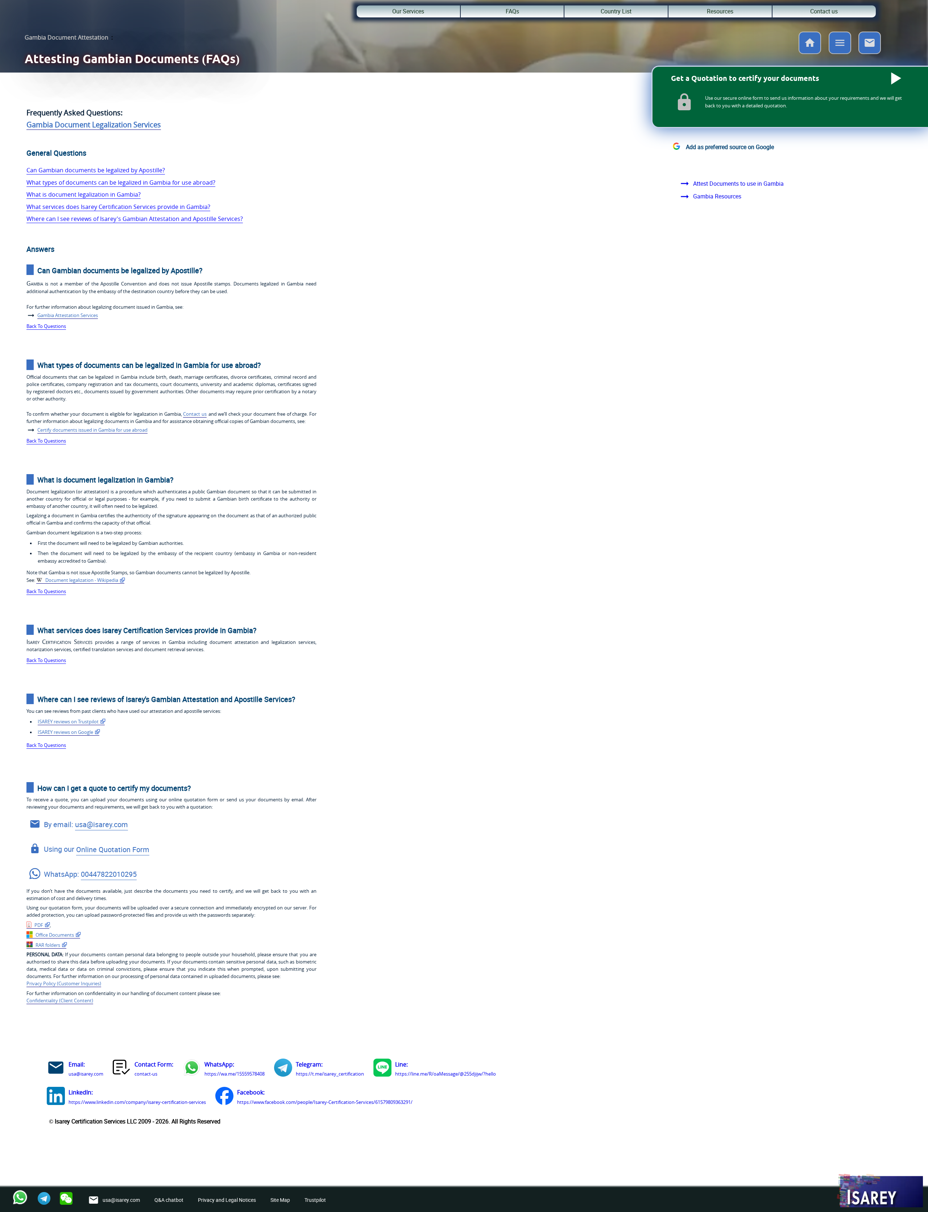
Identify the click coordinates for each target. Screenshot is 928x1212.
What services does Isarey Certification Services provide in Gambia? (118, 207)
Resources (720, 11)
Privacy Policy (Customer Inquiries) (63, 984)
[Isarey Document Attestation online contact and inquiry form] (121, 1069)
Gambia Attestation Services (67, 315)
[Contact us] (869, 52)
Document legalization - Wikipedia (81, 580)
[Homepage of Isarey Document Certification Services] (879, 1190)
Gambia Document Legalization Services (93, 125)
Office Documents (54, 935)
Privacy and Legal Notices (227, 1199)
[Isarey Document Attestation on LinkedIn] (56, 1097)
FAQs (512, 11)
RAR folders (47, 945)
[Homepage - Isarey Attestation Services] (810, 52)
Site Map (280, 1199)
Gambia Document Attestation (66, 37)
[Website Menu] (840, 44)
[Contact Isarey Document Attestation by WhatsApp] (191, 1069)
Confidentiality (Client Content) (59, 1001)
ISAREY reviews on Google (65, 732)
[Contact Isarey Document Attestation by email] (56, 1069)
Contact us (824, 11)
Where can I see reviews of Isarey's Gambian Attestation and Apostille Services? (134, 219)
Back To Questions (46, 326)
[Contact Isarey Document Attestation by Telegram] (283, 1069)
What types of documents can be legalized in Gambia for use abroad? (120, 182)
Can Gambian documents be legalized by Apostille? (95, 170)
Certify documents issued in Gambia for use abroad (92, 430)
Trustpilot (315, 1199)
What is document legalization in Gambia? (83, 194)
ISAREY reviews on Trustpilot (68, 722)
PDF (38, 925)
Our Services (408, 11)
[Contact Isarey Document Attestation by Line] (382, 1069)
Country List (616, 11)
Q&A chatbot (168, 1199)
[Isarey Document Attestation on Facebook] (224, 1097)
